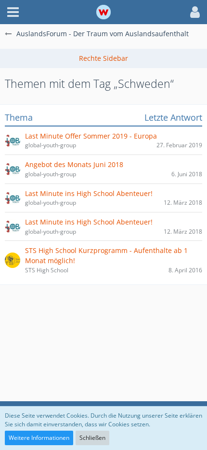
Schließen (92, 438)
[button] (13, 12)
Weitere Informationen (39, 438)
